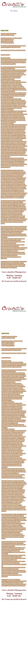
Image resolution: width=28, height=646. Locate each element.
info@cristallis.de (9, 42)
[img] (14, 4)
